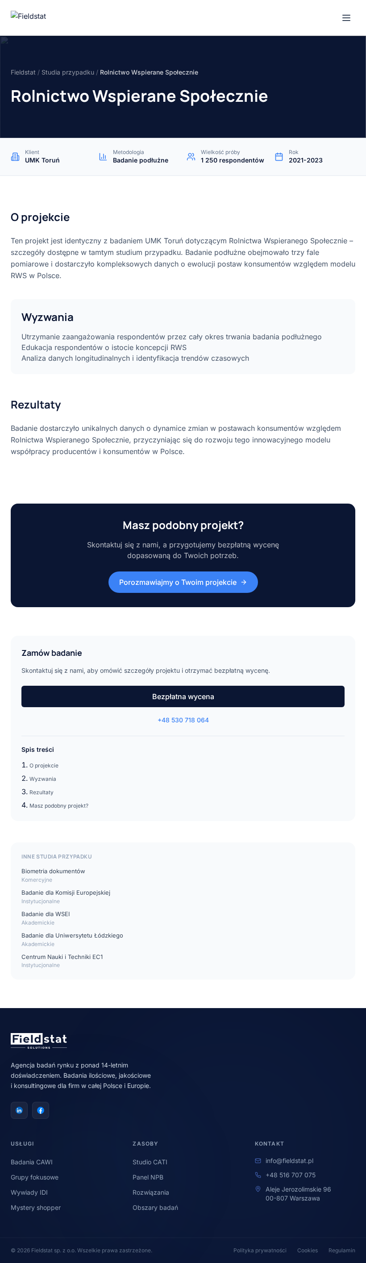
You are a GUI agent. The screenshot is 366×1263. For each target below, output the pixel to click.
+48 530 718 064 (183, 720)
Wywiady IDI (29, 1192)
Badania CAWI (32, 1162)
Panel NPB (148, 1177)
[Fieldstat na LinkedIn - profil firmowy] (19, 1110)
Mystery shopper (36, 1207)
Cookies (307, 1250)
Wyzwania (42, 778)
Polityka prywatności (260, 1250)
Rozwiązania (151, 1192)
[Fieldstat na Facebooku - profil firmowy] (40, 1110)
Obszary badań (155, 1207)
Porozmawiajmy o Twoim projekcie (178, 582)
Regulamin (342, 1250)
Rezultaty (41, 792)
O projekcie (43, 765)
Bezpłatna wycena (183, 696)
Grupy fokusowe (34, 1177)
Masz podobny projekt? (58, 805)
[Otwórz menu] (346, 18)
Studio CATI (150, 1162)
